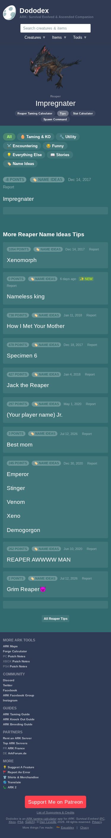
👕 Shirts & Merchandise (21, 777)
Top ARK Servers (15, 743)
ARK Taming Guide (16, 714)
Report (8, 187)
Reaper (55, 96)
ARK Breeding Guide (18, 724)
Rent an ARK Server (17, 738)
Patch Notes (16, 656)
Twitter (7, 685)
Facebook (10, 690)
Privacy (97, 822)
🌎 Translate (12, 782)
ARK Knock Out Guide (19, 719)
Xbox (12, 822)
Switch (29, 822)
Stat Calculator (83, 113)
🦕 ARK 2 (10, 787)
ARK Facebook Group (18, 695)
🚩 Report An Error (16, 772)
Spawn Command (55, 119)
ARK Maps (10, 646)
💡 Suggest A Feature (18, 767)
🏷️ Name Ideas (47, 180)
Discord (8, 680)
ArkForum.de (17, 753)
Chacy (84, 827)
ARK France (16, 748)
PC (102, 818)
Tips (63, 113)
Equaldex (67, 827)
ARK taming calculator (41, 818)
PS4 (20, 822)
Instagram (10, 700)
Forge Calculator (15, 651)
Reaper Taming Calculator (34, 113)
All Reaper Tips (55, 618)
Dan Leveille (48, 822)
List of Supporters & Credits (55, 812)
